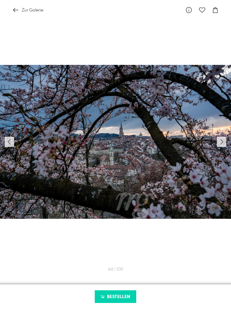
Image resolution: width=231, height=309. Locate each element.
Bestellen (118, 297)
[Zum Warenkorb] (215, 10)
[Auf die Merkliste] (202, 10)
